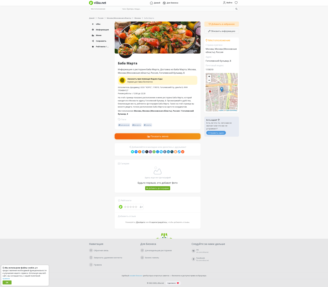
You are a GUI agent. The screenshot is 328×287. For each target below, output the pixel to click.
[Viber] (150, 151)
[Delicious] (179, 151)
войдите (141, 222)
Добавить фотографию (158, 188)
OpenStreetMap (231, 110)
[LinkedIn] (168, 151)
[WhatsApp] (154, 151)
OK (7, 282)
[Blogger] (175, 151)
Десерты (137, 125)
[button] (221, 89)
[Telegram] (143, 151)
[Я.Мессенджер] (132, 151)
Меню (98, 35)
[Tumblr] (164, 151)
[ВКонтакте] (136, 151)
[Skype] (161, 151)
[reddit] (182, 151)
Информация (102, 29)
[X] (146, 151)
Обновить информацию (222, 31)
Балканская (124, 125)
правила (6, 278)
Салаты (148, 125)
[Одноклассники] (139, 151)
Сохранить (100, 41)
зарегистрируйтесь (159, 222)
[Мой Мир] (157, 151)
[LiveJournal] (171, 151)
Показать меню (159, 136)
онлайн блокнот (136, 275)
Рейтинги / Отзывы (103, 46)
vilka (97, 24)
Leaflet (221, 110)
